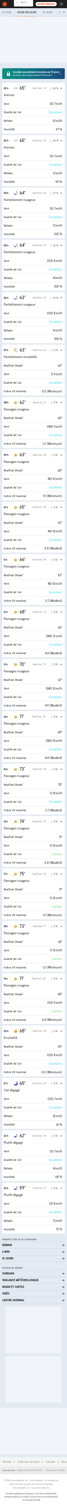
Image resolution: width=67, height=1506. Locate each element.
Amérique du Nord (28, 1462)
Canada (50, 1462)
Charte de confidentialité (45, 1493)
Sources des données (31, 1500)
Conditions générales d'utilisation (20, 1493)
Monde (7, 1462)
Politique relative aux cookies (16, 1497)
